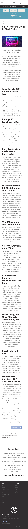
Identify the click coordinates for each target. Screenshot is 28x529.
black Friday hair (15, 433)
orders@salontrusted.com (7, 516)
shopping (4, 437)
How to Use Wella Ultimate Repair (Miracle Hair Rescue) (14, 454)
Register (17, 492)
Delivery (17, 486)
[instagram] (8, 521)
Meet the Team (5, 494)
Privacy (3, 501)
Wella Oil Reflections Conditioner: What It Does (14, 458)
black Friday (18, 432)
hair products (14, 435)
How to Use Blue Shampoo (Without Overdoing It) (14, 466)
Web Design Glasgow (17, 526)
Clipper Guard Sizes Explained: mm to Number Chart (14, 470)
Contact (16, 489)
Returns (16, 487)
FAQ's (3, 502)
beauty (6, 432)
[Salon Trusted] (14, 3)
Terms (3, 499)
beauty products (11, 432)
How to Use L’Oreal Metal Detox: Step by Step (14, 462)
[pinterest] (6, 521)
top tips (8, 437)
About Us (4, 492)
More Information (15, 427)
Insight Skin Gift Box (10, 352)
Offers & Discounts (6, 491)
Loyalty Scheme (5, 489)
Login (16, 491)
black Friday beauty (6, 433)
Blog (3, 496)
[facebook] (3, 521)
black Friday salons (6, 435)
